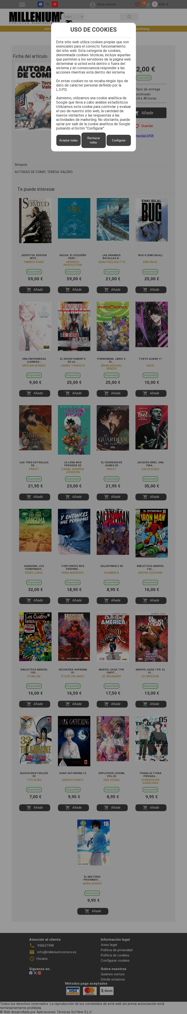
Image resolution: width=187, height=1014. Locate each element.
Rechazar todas (93, 140)
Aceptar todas (68, 140)
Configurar (118, 140)
